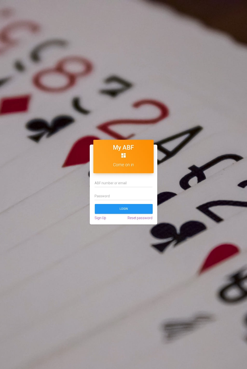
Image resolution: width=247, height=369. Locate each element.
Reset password (140, 218)
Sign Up (100, 218)
